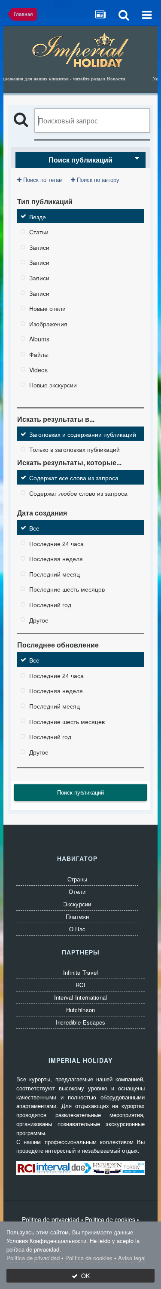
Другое (39, 619)
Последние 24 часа (56, 543)
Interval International (80, 997)
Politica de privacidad (50, 1219)
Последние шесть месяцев (67, 589)
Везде (37, 216)
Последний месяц (54, 573)
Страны (77, 879)
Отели (77, 891)
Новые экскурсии (53, 385)
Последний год (50, 604)
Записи (39, 246)
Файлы (39, 354)
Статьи (39, 231)
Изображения (48, 323)
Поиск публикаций (80, 792)
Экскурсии (77, 904)
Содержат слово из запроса (78, 492)
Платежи (77, 916)
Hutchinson (80, 1010)
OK (84, 1275)
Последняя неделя (56, 558)
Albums (39, 339)
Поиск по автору (97, 179)
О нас (77, 929)
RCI (80, 985)
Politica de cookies (110, 1219)
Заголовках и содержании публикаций (82, 434)
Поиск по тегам (42, 179)
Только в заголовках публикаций (74, 449)
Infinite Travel (80, 972)
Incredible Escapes (81, 1022)
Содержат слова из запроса (73, 477)
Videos (38, 369)
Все (34, 528)
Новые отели (47, 308)
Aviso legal (132, 1258)
